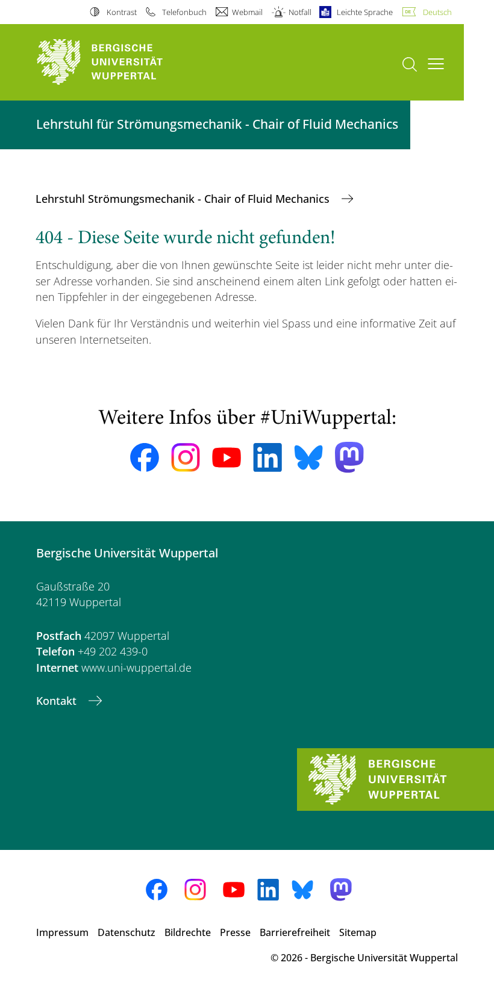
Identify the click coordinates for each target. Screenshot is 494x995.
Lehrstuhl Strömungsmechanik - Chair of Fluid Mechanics (184, 198)
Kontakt (58, 700)
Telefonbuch (184, 12)
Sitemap (358, 932)
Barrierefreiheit (295, 932)
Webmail (247, 12)
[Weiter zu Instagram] (185, 457)
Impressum (62, 932)
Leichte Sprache (365, 12)
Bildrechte (187, 932)
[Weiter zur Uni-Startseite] (120, 62)
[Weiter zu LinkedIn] (267, 457)
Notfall (300, 12)
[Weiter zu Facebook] (144, 457)
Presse (235, 932)
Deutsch (437, 12)
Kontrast (121, 12)
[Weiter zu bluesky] (308, 457)
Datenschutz (126, 932)
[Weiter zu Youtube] (226, 457)
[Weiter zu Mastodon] (349, 457)
